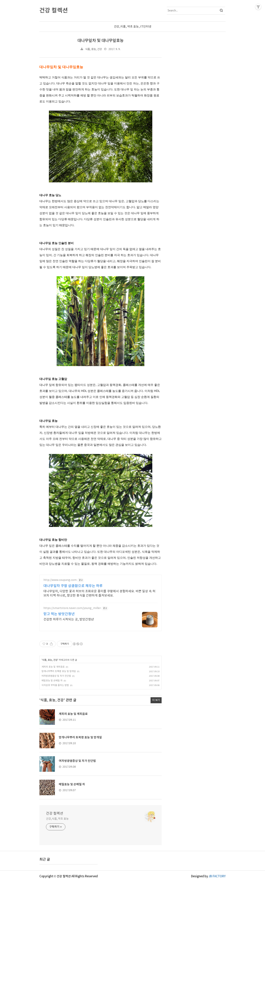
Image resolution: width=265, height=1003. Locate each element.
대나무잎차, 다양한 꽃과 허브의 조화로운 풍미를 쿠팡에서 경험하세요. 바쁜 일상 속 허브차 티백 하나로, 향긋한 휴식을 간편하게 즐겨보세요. (99, 593)
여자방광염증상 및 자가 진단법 (56, 676)
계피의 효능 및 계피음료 (53, 667)
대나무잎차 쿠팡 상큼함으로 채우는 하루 (73, 586)
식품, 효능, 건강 (93, 49)
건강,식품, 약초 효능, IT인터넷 (132, 26)
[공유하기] (51, 644)
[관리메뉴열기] (258, 7)
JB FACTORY (217, 876)
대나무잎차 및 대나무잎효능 (100, 40)
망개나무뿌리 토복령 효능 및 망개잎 (59, 671)
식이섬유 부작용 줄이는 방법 (55, 685)
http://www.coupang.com (60, 580)
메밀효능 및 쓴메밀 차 (52, 680)
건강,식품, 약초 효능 (57, 818)
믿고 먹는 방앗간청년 (59, 614)
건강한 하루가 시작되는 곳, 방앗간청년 (68, 619)
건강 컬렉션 (54, 814)
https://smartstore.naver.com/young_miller (72, 608)
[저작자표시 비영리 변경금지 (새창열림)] (77, 643)
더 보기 (156, 700)
